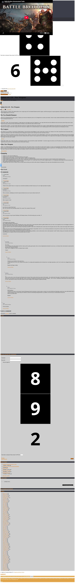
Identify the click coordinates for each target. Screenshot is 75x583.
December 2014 (6, 558)
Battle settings (5, 468)
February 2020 (5, 508)
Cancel (9, 94)
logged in (7, 313)
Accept (31, 576)
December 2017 (6, 522)
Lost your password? (11, 88)
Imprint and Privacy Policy (19, 572)
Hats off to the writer (6, 470)
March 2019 (5, 513)
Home (1, 100)
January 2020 (5, 509)
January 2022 (5, 496)
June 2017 (5, 527)
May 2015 (5, 553)
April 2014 (5, 567)
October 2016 (5, 535)
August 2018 (5, 519)
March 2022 (5, 494)
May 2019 (5, 511)
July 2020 (4, 502)
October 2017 (5, 525)
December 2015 (6, 546)
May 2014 (5, 566)
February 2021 (5, 500)
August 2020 (5, 501)
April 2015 (5, 554)
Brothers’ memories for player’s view (10, 464)
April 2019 (5, 512)
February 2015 (5, 556)
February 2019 (5, 514)
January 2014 (5, 570)
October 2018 (5, 517)
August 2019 (5, 510)
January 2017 (5, 532)
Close (1, 581)
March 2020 (5, 507)
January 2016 (5, 545)
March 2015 (5, 555)
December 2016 (6, 533)
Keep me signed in (6, 362)
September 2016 (6, 536)
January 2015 (5, 557)
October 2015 (5, 548)
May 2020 (5, 505)
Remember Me (4, 88)
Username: (3, 357)
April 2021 (5, 498)
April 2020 (5, 506)
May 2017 (5, 528)
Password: (3, 360)
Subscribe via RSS (6, 475)
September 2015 (6, 549)
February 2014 (5, 569)
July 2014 (4, 564)
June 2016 (5, 539)
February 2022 (5, 495)
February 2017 (5, 531)
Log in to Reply (6, 180)
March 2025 (5, 493)
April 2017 (5, 529)
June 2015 (5, 552)
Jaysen (3, 109)
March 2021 (5, 499)
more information (26, 576)
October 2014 (5, 560)
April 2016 (5, 541)
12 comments (8, 109)
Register (5, 90)
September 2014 (6, 561)
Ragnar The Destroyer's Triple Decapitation (11, 466)
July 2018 (4, 520)
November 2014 (6, 559)
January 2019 (5, 515)
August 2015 (5, 550)
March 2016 (5, 542)
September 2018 (6, 518)
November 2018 (6, 516)
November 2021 (6, 497)
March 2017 (5, 530)
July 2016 (4, 538)
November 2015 (6, 547)
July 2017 (4, 526)
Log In (72, 458)
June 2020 (5, 503)
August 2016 (5, 537)
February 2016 (5, 544)
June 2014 (5, 565)
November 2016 (6, 534)
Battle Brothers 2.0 (6, 472)
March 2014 (5, 568)
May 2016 (5, 540)
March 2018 (5, 521)
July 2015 (4, 551)
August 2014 (5, 562)
